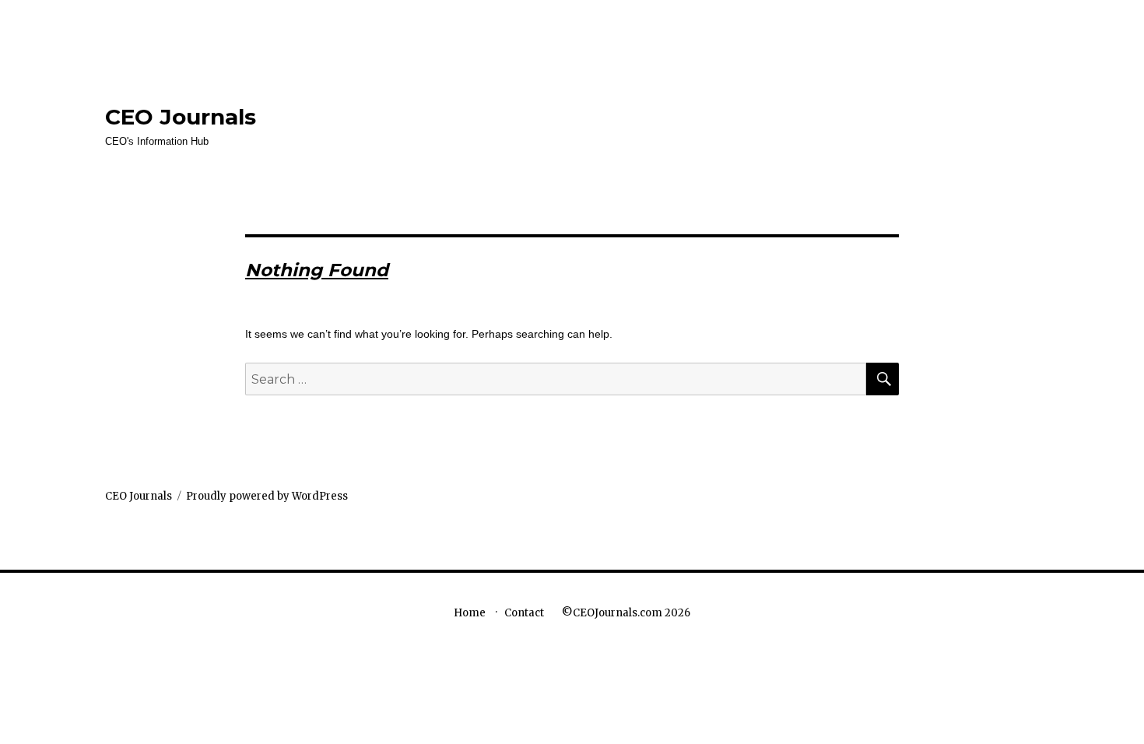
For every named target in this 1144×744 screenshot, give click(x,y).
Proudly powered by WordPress (267, 496)
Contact (524, 612)
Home (470, 612)
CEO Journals (180, 117)
